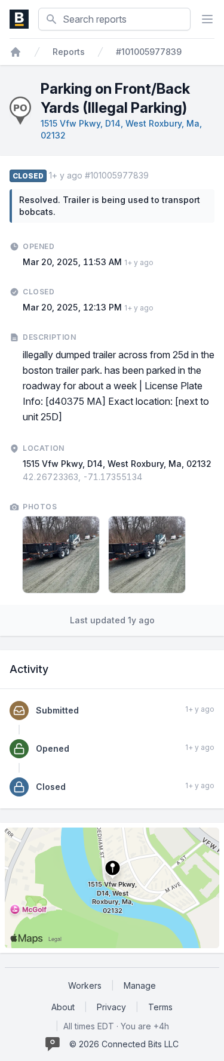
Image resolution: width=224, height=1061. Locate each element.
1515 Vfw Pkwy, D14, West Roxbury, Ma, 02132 (117, 464)
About (63, 1007)
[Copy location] (148, 477)
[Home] (16, 52)
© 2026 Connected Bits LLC (124, 1044)
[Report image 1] (61, 554)
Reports (69, 52)
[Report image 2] (147, 554)
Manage (140, 985)
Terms (160, 1007)
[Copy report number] (154, 175)
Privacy (111, 1007)
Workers (85, 985)
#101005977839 (149, 52)
